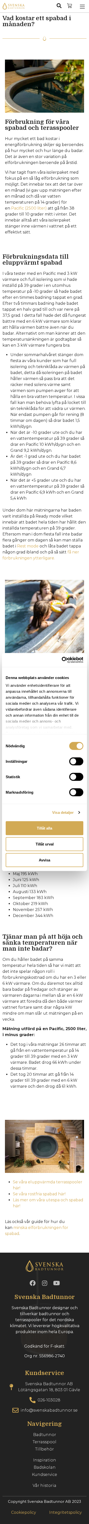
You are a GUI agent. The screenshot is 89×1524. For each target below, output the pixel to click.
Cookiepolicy (23, 1512)
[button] (82, 6)
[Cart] (69, 5)
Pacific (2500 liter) (28, 208)
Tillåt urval (45, 844)
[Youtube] (56, 1283)
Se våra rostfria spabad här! (39, 1194)
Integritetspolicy (65, 1512)
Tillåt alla (44, 828)
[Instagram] (44, 1283)
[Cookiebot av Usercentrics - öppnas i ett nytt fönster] (62, 660)
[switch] (76, 761)
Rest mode (28, 546)
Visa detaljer (63, 812)
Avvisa (44, 860)
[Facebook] (33, 1283)
